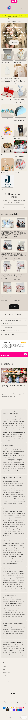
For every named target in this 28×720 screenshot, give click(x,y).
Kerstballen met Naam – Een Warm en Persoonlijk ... (13, 386)
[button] (2, 8)
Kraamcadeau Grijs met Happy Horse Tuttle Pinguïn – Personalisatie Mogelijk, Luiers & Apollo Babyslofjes (20, 255)
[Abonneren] (23, 206)
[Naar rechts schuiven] (16, 404)
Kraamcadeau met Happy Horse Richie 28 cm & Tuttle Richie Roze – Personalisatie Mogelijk (7, 275)
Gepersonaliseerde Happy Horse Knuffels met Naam (19, 101)
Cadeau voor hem (7, 569)
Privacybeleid (6, 715)
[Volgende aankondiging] (25, 15)
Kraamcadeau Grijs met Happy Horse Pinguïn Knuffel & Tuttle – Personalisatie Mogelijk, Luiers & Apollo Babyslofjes (20, 233)
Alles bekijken (14, 306)
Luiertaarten (17, 62)
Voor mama (17, 138)
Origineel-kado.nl (7, 712)
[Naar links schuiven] (11, 404)
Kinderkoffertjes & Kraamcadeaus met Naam (19, 120)
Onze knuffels (14, 42)
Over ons (5, 669)
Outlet (15, 172)
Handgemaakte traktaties (9, 595)
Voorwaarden (6, 685)
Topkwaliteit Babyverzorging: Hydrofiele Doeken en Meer (19, 81)
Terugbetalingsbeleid (23, 712)
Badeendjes (4, 138)
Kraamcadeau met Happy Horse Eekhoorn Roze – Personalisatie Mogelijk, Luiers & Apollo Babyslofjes (7, 297)
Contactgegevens (10, 717)
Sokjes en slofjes (5, 99)
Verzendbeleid (22, 715)
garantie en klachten (7, 688)
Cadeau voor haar (7, 540)
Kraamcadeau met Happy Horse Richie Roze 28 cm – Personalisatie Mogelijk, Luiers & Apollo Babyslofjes (20, 276)
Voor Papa (3, 154)
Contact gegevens (7, 672)
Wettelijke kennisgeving (18, 717)
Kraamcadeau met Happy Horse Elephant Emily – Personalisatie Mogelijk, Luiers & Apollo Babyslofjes (20, 297)
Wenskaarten (4, 172)
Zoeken (4, 666)
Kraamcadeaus (5, 62)
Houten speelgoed (5, 119)
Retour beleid (6, 681)
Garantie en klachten (7, 675)
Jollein (2, 189)
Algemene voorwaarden (14, 715)
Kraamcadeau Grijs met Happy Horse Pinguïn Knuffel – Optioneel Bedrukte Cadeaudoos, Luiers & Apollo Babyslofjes (7, 255)
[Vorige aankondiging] (2, 15)
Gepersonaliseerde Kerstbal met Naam (19, 155)
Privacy (4, 678)
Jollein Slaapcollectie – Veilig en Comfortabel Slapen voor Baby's (7, 80)
